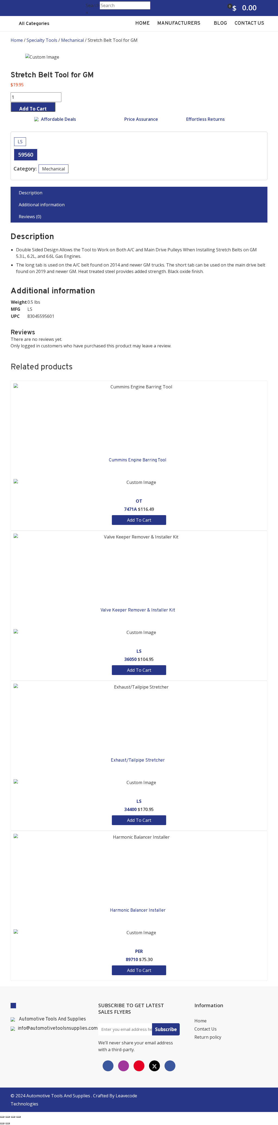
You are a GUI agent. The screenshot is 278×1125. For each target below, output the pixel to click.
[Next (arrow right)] (7, 1123)
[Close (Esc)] (2, 1117)
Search (93, 5)
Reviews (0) (30, 217)
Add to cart (33, 109)
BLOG (220, 23)
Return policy (207, 1037)
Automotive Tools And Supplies (52, 1019)
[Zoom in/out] (18, 1117)
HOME (142, 23)
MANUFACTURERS (179, 23)
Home (17, 40)
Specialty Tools (42, 40)
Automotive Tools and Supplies (58, 1096)
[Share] (7, 1117)
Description (30, 193)
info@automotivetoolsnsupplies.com (58, 1028)
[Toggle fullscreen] (13, 1117)
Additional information (42, 205)
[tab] (139, 193)
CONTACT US (249, 23)
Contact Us (205, 1029)
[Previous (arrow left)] (2, 1123)
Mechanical (72, 40)
